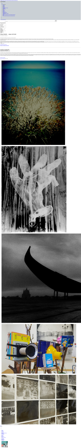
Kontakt (3, 10)
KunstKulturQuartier (5, 12)
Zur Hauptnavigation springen (3, 0)
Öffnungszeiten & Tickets (7, 14)
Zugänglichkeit (2, 30)
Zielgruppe (1, 31)
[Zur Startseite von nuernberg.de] (3, 19)
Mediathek (4, 8)
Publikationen (13, 14)
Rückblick (7, 13)
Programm (4, 7)
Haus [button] (3, 15)
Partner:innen (4, 11)
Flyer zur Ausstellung (2, 58)
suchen (1, 32)
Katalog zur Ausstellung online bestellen (4, 45)
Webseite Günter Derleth (2, 57)
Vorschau (4, 5)
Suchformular (2, 21)
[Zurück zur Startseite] (2, 2)
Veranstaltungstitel (2, 26)
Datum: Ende (1, 25)
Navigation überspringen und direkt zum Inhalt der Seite (12, 0)
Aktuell (3, 13)
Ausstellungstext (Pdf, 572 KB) (3, 44)
